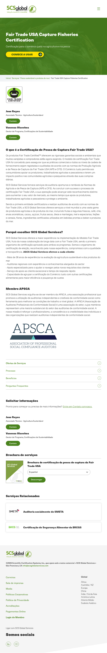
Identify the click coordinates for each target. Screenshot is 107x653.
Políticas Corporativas (17, 594)
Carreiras (10, 577)
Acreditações (12, 605)
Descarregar (36, 479)
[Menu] (97, 8)
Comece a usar (22, 54)
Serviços (15, 78)
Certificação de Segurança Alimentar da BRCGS (52, 527)
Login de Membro (15, 617)
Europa (84, 587)
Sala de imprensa (14, 583)
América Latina (88, 597)
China (83, 591)
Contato (13, 121)
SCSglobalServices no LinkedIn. (8, 644)
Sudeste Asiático (88, 603)
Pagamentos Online (16, 611)
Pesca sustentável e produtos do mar (34, 78)
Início (8, 78)
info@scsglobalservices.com (35, 565)
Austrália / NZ (87, 584)
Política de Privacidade (17, 600)
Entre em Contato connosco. (77, 406)
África (83, 582)
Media (9, 588)
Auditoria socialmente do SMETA (43, 511)
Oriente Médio (87, 600)
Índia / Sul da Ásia (89, 594)
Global (84, 576)
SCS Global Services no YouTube (16, 644)
